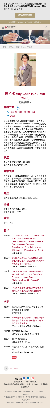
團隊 (11, 47)
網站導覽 (12, 22)
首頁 (4, 47)
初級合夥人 (20, 47)
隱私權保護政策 (32, 382)
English (21, 22)
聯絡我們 (25, 387)
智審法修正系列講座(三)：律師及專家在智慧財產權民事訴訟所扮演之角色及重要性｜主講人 (28, 320)
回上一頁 (14, 368)
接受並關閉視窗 (25, 15)
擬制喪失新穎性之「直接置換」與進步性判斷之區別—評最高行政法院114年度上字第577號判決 (28, 261)
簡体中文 (37, 22)
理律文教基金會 (33, 384)
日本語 (29, 22)
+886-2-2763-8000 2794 (23, 112)
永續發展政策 (19, 382)
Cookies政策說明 (15, 9)
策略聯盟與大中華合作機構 (14, 384)
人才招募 (44, 384)
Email (12, 116)
